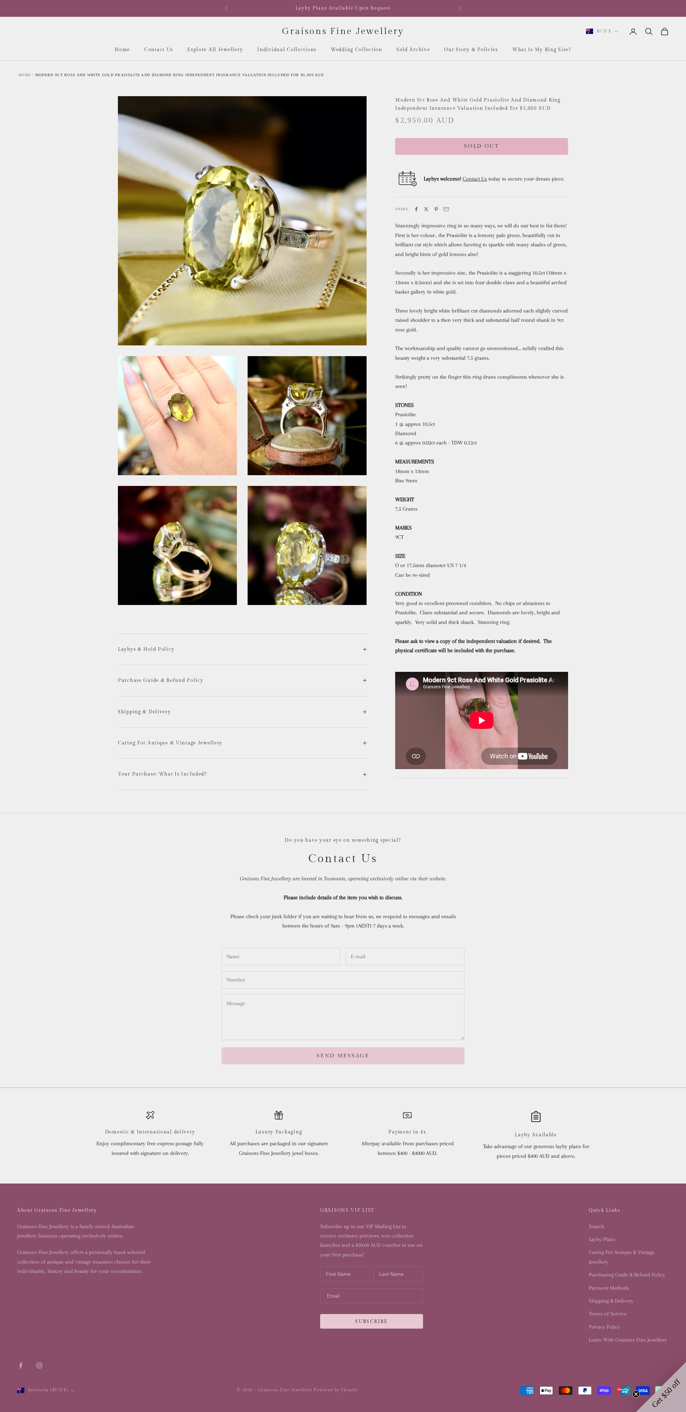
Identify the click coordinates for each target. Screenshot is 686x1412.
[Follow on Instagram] (39, 1365)
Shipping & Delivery (611, 1301)
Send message (343, 1056)
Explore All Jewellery (215, 50)
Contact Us (158, 50)
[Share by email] (446, 209)
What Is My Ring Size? (541, 50)
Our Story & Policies (471, 50)
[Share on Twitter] (426, 209)
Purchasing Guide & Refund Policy (627, 1274)
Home (122, 50)
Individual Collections (287, 50)
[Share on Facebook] (416, 209)
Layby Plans (602, 1239)
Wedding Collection (356, 50)
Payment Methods (609, 1288)
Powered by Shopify (336, 1390)
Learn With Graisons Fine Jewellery (628, 1340)
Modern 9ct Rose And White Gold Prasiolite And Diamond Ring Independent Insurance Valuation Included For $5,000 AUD (179, 75)
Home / (26, 75)
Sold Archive (413, 50)
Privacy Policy (604, 1327)
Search (596, 1226)
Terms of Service (608, 1313)
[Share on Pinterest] (436, 209)
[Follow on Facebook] (20, 1365)
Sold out (481, 146)
